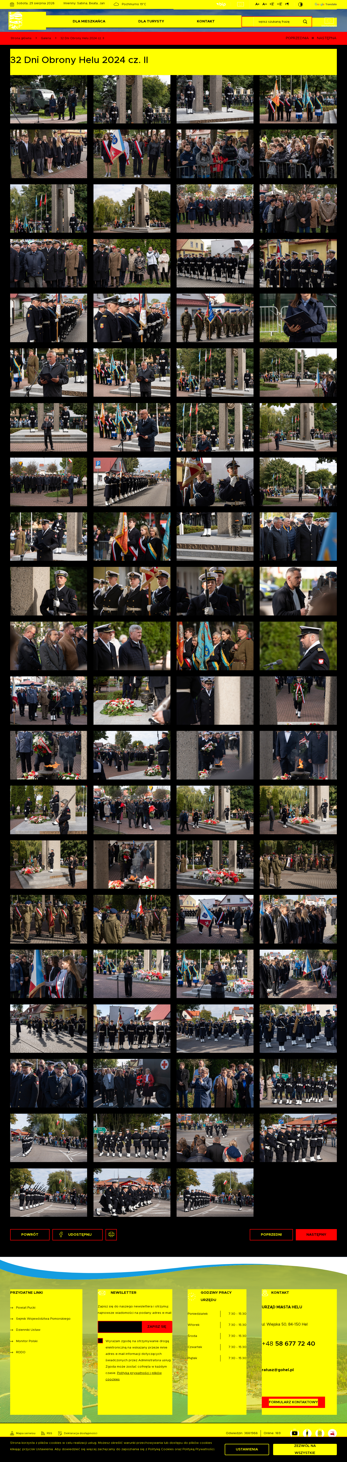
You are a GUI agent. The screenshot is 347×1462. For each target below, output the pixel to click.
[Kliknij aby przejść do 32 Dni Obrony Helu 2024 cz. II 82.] (131, 99)
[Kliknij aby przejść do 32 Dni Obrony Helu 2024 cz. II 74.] (131, 208)
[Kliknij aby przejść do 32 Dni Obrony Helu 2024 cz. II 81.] (215, 99)
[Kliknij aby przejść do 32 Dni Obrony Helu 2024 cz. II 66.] (131, 318)
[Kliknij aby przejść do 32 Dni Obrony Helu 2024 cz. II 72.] (298, 208)
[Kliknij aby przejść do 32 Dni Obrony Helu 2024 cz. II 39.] (48, 700)
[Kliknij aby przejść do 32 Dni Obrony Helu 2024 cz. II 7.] (48, 1138)
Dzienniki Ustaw (28, 1329)
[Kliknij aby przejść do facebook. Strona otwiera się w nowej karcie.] (307, 1433)
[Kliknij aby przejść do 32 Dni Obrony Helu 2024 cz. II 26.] (131, 864)
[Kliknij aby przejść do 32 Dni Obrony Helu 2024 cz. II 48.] (298, 536)
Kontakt (206, 21)
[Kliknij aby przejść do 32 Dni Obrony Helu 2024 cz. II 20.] (298, 919)
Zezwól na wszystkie (305, 1449)
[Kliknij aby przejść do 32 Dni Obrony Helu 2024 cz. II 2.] (131, 1192)
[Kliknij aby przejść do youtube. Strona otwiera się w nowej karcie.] (294, 1433)
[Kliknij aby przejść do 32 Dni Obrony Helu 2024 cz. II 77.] (215, 154)
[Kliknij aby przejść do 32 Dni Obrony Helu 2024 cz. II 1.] (215, 1192)
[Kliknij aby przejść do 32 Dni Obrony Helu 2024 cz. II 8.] (298, 1083)
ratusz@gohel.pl (278, 1370)
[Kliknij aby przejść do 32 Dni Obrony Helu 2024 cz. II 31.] (48, 810)
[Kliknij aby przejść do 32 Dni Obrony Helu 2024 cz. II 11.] (48, 1083)
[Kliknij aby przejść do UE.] (240, 4)
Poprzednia (297, 38)
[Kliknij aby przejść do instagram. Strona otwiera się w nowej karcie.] (319, 1433)
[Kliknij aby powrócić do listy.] (313, 38)
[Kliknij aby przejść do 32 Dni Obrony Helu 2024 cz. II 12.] (298, 1028)
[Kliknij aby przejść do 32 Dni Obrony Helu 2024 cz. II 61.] (215, 372)
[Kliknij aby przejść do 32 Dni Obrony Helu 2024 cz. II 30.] (131, 810)
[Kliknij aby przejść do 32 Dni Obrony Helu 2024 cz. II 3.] (48, 1192)
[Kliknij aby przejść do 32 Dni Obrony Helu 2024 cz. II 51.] (48, 536)
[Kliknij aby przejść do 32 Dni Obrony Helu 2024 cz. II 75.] (48, 208)
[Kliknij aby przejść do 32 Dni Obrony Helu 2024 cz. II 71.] (48, 263)
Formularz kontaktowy (293, 1402)
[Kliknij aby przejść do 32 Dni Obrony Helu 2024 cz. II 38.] (131, 700)
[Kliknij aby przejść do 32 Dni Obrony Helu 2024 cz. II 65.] (215, 318)
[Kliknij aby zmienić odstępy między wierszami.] (272, 5)
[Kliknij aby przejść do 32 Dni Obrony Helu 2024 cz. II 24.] (298, 864)
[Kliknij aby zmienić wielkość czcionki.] (257, 5)
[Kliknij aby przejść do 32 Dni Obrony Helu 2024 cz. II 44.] (298, 591)
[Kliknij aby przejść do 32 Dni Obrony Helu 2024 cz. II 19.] (48, 974)
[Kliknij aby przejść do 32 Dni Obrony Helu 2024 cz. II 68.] (298, 263)
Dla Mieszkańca (89, 21)
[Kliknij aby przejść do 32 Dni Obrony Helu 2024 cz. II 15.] (48, 1028)
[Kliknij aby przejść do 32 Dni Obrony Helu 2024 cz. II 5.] (215, 1138)
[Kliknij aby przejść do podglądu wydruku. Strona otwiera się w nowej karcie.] (111, 1234)
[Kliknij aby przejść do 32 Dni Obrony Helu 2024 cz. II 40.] (298, 646)
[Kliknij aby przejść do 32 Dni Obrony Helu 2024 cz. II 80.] (298, 99)
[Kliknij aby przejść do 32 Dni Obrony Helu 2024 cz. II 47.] (48, 591)
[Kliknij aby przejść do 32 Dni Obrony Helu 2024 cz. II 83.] (48, 99)
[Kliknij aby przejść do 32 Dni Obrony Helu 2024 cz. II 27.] (48, 864)
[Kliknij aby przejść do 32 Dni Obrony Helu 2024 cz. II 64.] (298, 318)
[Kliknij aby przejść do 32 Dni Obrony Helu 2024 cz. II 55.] (48, 482)
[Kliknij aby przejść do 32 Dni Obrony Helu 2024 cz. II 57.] (215, 427)
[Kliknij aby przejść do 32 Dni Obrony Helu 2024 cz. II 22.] (131, 919)
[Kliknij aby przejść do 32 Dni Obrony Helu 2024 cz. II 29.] (215, 810)
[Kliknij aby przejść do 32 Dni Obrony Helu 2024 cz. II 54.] (131, 482)
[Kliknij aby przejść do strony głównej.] (28, 21)
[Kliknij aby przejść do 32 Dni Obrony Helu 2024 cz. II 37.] (215, 700)
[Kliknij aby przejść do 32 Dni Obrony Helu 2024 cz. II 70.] (131, 263)
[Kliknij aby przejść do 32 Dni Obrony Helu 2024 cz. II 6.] (131, 1138)
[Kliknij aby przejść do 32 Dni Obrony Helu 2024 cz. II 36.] (298, 700)
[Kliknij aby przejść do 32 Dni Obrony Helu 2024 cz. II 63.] (48, 372)
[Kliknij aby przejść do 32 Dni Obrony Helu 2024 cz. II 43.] (48, 646)
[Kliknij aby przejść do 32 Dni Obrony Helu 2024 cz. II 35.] (48, 755)
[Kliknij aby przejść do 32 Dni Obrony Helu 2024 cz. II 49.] (215, 536)
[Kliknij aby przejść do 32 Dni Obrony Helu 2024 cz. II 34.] (131, 755)
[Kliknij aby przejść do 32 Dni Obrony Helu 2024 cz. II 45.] (215, 591)
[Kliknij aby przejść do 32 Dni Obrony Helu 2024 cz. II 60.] (298, 372)
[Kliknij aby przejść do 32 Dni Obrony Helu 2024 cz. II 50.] (131, 536)
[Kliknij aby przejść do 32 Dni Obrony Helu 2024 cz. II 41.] (215, 646)
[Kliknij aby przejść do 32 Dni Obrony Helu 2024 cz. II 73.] (215, 208)
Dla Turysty (151, 21)
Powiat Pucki (25, 1307)
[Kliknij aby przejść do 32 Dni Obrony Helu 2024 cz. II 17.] (215, 974)
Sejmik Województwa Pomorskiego (43, 1318)
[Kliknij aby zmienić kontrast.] (300, 4)
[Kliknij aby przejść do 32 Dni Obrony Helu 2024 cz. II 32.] (298, 755)
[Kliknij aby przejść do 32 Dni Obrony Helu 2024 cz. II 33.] (215, 755)
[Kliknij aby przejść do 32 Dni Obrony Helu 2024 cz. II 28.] (298, 810)
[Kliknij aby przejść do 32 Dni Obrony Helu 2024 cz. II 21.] (215, 919)
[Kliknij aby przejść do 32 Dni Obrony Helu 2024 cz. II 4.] (298, 1138)
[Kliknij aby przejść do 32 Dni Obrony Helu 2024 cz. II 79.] (48, 154)
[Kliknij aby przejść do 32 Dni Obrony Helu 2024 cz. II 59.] (48, 427)
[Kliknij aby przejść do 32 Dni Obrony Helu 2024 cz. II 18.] (131, 974)
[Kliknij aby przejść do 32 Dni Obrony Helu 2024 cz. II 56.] (298, 427)
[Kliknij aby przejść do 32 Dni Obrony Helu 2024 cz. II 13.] (215, 1028)
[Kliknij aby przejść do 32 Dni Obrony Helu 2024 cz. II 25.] (215, 864)
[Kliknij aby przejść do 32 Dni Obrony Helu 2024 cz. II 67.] (48, 318)
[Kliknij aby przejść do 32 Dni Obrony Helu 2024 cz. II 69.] (215, 263)
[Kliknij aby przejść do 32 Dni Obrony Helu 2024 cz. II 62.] (131, 372)
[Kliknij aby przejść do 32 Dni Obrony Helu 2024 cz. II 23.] (48, 919)
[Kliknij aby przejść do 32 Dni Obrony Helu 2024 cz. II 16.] (298, 974)
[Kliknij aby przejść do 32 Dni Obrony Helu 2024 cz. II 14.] (131, 1028)
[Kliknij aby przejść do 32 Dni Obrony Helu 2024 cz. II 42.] (131, 646)
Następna (326, 38)
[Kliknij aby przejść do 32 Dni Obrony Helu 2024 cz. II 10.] (131, 1083)
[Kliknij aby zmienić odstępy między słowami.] (279, 5)
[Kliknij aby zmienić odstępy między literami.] (264, 5)
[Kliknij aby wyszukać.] (305, 21)
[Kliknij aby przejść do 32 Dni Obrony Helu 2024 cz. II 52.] (298, 482)
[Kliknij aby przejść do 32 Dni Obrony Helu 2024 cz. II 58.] (131, 427)
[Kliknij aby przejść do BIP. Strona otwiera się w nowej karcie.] (221, 4)
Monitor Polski (27, 1341)
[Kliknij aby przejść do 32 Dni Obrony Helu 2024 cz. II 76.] (298, 154)
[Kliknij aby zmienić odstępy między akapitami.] (287, 5)
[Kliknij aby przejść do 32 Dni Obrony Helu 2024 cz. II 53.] (215, 482)
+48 (288, 1344)
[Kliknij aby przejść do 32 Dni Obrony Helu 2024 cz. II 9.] (215, 1083)
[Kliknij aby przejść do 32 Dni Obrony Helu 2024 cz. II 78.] (131, 154)
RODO (20, 1352)
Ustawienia (247, 1449)
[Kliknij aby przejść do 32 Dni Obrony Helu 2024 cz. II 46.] (131, 591)
